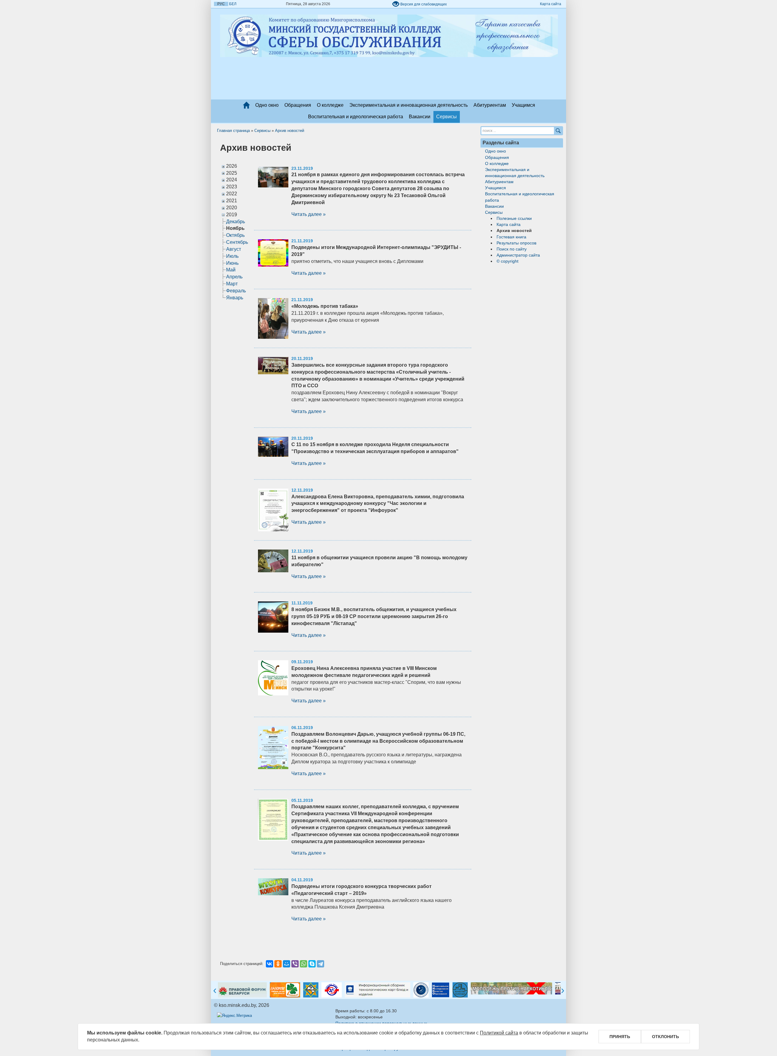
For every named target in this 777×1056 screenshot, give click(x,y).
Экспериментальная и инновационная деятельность (408, 105)
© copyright (507, 261)
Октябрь (235, 235)
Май (231, 269)
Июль (232, 256)
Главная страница (233, 130)
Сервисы (446, 116)
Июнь (232, 263)
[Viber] (295, 963)
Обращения (297, 105)
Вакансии (419, 116)
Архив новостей (289, 130)
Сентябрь (237, 242)
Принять (619, 1036)
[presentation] (215, 991)
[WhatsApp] (303, 963)
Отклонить (665, 1036)
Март (232, 283)
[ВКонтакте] (269, 963)
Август (233, 249)
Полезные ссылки (514, 218)
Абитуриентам (489, 105)
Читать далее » (308, 214)
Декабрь (235, 221)
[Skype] (312, 963)
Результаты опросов (516, 242)
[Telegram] (320, 963)
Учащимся (523, 105)
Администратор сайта (518, 255)
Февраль (236, 290)
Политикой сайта (499, 1032)
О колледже (330, 105)
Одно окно (267, 105)
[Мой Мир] (286, 963)
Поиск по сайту (512, 249)
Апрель (234, 276)
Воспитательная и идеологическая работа (355, 116)
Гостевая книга (511, 236)
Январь (234, 297)
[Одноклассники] (278, 963)
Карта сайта (550, 4)
